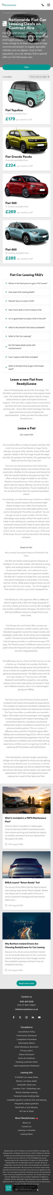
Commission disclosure (26, 1035)
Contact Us (26, 1126)
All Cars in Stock (26, 1111)
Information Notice (26, 1043)
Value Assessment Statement (26, 1065)
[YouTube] (39, 1017)
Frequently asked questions (26, 1103)
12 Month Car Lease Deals (26, 1077)
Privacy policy (26, 1050)
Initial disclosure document (26, 1046)
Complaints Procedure (27, 1039)
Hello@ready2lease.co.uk (26, 1009)
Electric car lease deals (26, 1080)
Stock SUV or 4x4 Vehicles (26, 1107)
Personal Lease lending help (26, 1096)
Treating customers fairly (27, 1061)
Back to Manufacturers (15, 12)
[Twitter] (20, 1017)
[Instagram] (26, 1017)
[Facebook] (13, 1017)
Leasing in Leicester (26, 1130)
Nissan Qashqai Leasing (26, 1092)
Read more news (26, 983)
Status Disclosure (26, 1054)
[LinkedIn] (33, 1017)
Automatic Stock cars (26, 1084)
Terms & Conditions (26, 1058)
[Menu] (48, 4)
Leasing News (26, 1133)
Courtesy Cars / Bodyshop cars (26, 1088)
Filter (26, 67)
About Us (27, 1122)
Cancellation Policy (26, 1031)
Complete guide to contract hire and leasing (26, 1099)
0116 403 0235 (26, 1001)
